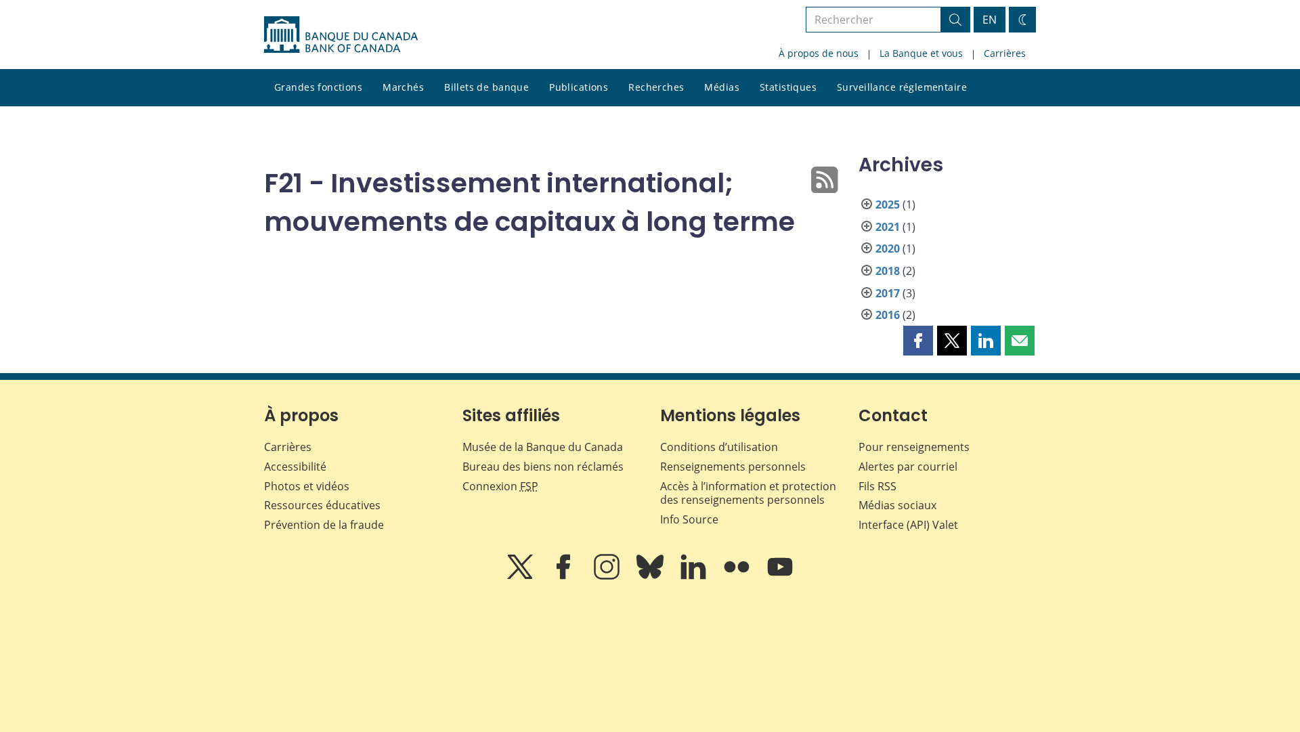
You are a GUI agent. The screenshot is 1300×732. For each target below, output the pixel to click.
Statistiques (788, 87)
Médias (721, 87)
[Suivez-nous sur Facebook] (564, 576)
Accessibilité (295, 466)
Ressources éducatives (322, 505)
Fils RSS (877, 486)
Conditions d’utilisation (719, 446)
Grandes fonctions (318, 87)
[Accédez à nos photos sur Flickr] (738, 576)
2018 (887, 270)
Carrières (1005, 53)
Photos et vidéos (306, 486)
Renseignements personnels (733, 466)
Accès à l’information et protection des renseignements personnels (748, 493)
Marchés (403, 87)
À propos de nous (819, 53)
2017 (887, 293)
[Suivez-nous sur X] (521, 576)
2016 (887, 314)
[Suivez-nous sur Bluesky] (651, 576)
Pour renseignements (914, 446)
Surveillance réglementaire (902, 87)
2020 (887, 248)
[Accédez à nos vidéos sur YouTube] (780, 576)
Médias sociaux (897, 505)
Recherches (656, 87)
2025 (887, 204)
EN (989, 19)
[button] (918, 341)
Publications (578, 87)
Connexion (500, 486)
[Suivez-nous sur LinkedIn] (694, 576)
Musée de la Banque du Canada (542, 446)
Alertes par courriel (908, 466)
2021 (887, 226)
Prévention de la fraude (324, 524)
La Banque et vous (921, 53)
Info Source (689, 519)
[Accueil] (341, 34)
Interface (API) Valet (908, 524)
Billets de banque (486, 87)
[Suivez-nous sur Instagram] (608, 576)
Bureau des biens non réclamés (543, 466)
